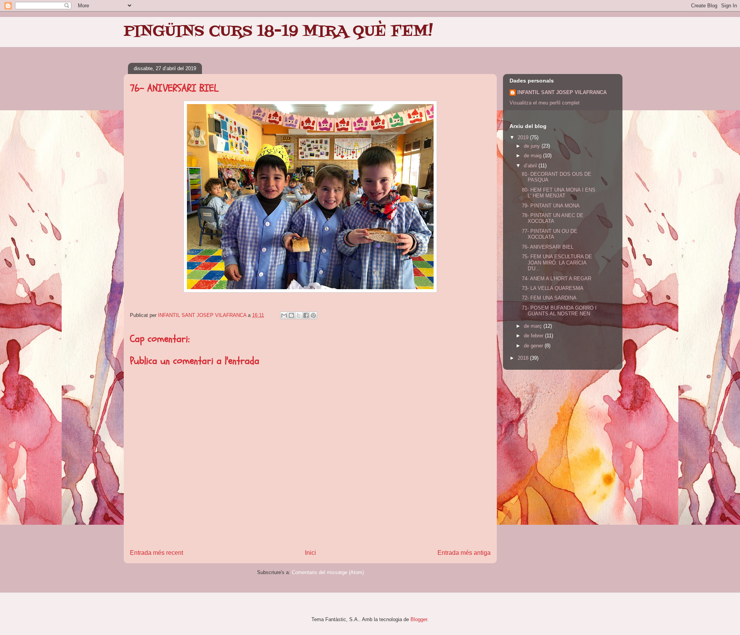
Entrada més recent (156, 552)
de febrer (534, 336)
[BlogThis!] (291, 315)
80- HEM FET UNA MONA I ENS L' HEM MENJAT (558, 193)
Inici (310, 552)
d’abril (531, 165)
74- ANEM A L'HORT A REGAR (556, 278)
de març (533, 326)
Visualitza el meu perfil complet (545, 103)
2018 (524, 358)
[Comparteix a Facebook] (306, 315)
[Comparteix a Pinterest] (313, 315)
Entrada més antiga (464, 552)
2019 (524, 137)
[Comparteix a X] (299, 315)
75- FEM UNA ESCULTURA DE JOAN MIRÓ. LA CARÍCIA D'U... (557, 262)
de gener (534, 346)
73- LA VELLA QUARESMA (553, 288)
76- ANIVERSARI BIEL (548, 247)
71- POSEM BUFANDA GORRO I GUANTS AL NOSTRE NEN (559, 311)
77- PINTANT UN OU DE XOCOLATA (549, 234)
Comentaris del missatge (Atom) (328, 572)
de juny (533, 146)
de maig (533, 155)
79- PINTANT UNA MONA (551, 206)
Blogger (418, 619)
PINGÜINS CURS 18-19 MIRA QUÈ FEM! (278, 31)
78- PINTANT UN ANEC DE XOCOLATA (553, 218)
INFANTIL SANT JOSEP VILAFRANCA (562, 92)
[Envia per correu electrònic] (284, 315)
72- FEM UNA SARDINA (549, 298)
